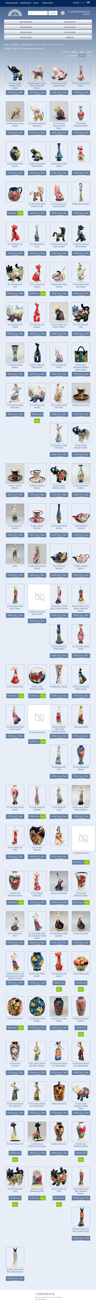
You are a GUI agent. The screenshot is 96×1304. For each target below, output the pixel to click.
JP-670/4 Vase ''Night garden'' (37, 974)
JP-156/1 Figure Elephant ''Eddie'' (81, 446)
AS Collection (70, 27)
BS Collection (26, 37)
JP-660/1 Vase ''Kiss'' (59, 1144)
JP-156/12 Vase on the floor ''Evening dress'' (15, 1270)
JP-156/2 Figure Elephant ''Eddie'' (59, 486)
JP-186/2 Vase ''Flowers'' (81, 204)
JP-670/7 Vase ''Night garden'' (15, 164)
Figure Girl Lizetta (81, 727)
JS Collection (26, 32)
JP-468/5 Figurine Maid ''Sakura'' (37, 567)
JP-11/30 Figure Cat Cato (15, 285)
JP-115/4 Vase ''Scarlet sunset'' (80, 647)
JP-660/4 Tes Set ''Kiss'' (81, 405)
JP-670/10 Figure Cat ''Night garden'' (81, 245)
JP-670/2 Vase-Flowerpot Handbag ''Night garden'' (81, 367)
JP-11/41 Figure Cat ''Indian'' (37, 285)
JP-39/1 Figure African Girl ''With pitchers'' (37, 1064)
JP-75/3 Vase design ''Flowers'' (15, 366)
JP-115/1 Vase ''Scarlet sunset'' (80, 84)
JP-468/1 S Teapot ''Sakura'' (81, 567)
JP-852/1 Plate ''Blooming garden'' (37, 687)
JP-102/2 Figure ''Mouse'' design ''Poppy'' (59, 125)
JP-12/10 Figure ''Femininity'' (37, 894)
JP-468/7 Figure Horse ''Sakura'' (15, 124)
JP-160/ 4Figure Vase (37, 732)
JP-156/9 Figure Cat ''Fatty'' (15, 1189)
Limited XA (70, 37)
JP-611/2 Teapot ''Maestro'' (59, 567)
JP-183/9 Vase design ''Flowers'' (81, 1019)
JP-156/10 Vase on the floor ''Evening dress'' (80, 1230)
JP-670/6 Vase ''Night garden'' (37, 1019)
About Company (12, 3)
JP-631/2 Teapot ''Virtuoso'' (81, 526)
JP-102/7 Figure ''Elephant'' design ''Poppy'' (81, 1105)
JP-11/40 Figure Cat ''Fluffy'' (15, 245)
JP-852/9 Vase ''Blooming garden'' (81, 124)
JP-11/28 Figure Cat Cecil (81, 325)
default (74, 52)
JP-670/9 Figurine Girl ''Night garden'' (81, 687)
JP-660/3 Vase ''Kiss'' (15, 1018)
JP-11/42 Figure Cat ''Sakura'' (59, 974)
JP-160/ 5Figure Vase (81, 853)
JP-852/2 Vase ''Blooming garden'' (15, 894)
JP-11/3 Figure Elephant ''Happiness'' (37, 124)
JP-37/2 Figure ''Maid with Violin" (15, 406)
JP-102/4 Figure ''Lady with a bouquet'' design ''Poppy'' (37, 935)
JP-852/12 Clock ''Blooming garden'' (37, 1189)
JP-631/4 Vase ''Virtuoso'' (15, 1064)
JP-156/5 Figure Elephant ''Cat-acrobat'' (37, 1145)
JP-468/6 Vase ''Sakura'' (59, 686)
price (82, 52)
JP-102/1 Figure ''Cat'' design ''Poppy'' (59, 325)
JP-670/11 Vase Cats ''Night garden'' (37, 366)
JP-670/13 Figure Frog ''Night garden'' (37, 164)
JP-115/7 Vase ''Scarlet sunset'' (15, 808)
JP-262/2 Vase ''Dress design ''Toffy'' (37, 612)
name (89, 52)
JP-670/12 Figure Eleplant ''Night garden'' (15, 85)
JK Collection (70, 32)
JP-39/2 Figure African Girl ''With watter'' (59, 1064)
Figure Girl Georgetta (59, 893)
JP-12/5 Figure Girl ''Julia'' (15, 848)
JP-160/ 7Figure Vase (81, 973)
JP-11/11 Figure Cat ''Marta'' (59, 366)
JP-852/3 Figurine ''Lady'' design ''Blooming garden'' (59, 729)
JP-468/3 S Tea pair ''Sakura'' (37, 486)
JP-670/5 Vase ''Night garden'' (59, 164)
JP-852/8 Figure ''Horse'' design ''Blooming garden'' (37, 85)
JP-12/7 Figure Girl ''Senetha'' (15, 526)
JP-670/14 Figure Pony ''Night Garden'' (59, 245)
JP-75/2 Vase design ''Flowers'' (81, 486)
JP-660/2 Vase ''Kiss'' (59, 1103)
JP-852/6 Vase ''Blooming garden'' (81, 894)
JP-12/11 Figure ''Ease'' (15, 686)
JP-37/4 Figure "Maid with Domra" (81, 285)
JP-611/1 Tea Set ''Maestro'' (15, 486)
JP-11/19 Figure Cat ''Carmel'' (37, 406)
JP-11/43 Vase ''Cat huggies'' (37, 325)
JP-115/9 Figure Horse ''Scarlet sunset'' (37, 205)
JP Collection (70, 22)
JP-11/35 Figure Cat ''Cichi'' (37, 245)
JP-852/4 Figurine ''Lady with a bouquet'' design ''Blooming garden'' (15, 975)
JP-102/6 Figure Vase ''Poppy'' (81, 768)
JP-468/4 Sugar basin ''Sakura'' (59, 285)
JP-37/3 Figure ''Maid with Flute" (59, 446)
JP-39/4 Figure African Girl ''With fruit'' (15, 1104)
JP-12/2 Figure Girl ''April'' (15, 934)
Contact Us (86, 14)
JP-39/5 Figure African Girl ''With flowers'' (37, 1104)
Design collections (27, 44)
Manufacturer (25, 3)
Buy (20, 213)
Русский (76, 3)
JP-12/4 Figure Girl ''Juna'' (59, 808)
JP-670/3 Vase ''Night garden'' (59, 526)
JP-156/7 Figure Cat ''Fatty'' (59, 1189)
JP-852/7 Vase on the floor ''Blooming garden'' (81, 1190)
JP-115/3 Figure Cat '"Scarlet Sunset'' (59, 205)
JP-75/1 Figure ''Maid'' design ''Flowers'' (81, 808)
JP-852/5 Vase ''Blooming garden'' (81, 1145)
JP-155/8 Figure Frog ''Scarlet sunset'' (59, 84)
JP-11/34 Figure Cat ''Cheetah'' (37, 808)
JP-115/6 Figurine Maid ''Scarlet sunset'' (15, 728)
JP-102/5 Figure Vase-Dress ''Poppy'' (15, 607)
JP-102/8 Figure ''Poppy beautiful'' (59, 934)
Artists (35, 3)
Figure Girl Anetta (81, 933)
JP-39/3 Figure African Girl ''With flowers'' (80, 1064)
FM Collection (26, 27)
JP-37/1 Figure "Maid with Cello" (59, 406)
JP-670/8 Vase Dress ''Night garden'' (59, 647)
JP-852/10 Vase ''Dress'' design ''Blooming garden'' (81, 608)
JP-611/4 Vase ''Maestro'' (37, 848)
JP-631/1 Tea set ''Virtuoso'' (37, 526)
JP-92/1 (15, 566)
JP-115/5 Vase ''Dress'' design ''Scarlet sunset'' (59, 607)
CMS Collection (26, 22)
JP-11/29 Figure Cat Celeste (15, 325)
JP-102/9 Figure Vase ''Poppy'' (59, 1019)
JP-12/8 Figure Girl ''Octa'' (59, 768)
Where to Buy (47, 3)
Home (6, 44)
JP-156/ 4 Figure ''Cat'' (15, 1144)
